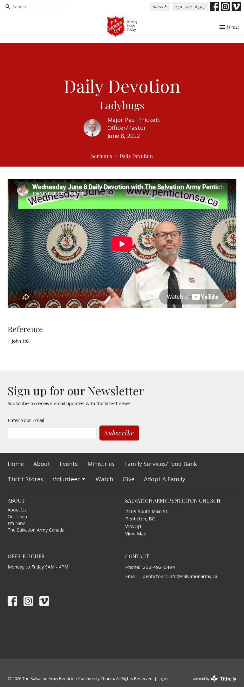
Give (128, 479)
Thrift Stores (25, 479)
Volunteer (66, 479)
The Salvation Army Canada (36, 530)
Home (16, 464)
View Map (135, 533)
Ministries (101, 464)
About (41, 464)
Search (160, 6)
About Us (17, 510)
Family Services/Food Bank (160, 464)
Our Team (18, 516)
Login (163, 678)
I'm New (16, 523)
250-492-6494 (190, 6)
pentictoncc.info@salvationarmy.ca (180, 576)
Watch (104, 479)
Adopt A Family (164, 479)
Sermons (101, 156)
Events (69, 464)
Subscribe (119, 432)
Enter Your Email (26, 420)
